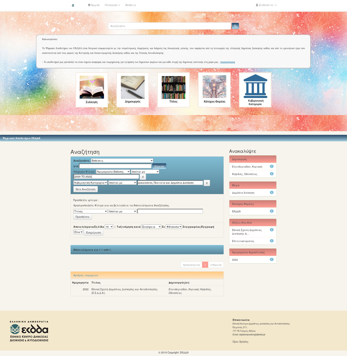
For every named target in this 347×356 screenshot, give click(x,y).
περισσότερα (227, 62)
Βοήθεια (130, 5)
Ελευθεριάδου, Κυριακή (184, 289)
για (75, 166)
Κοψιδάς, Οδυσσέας (244, 174)
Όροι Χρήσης (241, 341)
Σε (163, 226)
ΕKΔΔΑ (184, 352)
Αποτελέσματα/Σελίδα (88, 226)
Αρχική (95, 5)
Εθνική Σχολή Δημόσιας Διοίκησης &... (247, 231)
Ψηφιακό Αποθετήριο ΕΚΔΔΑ (21, 138)
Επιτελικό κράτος (243, 241)
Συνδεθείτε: (266, 5)
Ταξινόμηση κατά (129, 226)
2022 (235, 259)
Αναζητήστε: (81, 160)
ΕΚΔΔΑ (236, 211)
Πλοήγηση (111, 5)
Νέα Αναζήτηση (85, 189)
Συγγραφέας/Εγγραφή (198, 226)
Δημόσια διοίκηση (243, 192)
